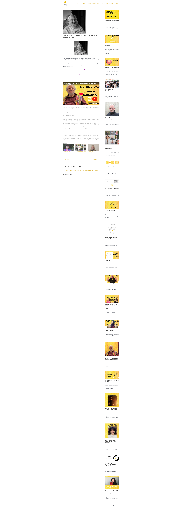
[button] (85, 3)
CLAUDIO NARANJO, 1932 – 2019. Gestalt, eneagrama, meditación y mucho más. (112, 358)
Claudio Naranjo (81, 38)
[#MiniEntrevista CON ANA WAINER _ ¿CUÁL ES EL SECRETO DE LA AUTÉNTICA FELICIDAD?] (93, 147)
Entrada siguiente (95, 159)
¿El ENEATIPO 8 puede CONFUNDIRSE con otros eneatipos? (111, 262)
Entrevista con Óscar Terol (112, 283)
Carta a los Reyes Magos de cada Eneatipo (112, 189)
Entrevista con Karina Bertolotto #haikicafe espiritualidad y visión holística (110, 440)
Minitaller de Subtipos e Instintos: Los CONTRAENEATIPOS (111, 239)
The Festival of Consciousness (109, 90)
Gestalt (73, 38)
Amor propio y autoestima (112, 67)
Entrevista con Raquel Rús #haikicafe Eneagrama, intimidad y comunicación (112, 492)
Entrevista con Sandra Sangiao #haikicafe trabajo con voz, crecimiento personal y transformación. (112, 410)
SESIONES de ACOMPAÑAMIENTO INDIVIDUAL (110, 464)
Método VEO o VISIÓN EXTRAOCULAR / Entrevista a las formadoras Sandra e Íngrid (112, 306)
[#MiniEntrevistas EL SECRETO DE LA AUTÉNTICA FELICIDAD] (81, 147)
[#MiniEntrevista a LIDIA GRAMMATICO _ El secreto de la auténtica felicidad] (68, 147)
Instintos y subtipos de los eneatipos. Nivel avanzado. (112, 167)
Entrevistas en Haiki (110, 210)
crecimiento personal (88, 38)
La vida (76, 38)
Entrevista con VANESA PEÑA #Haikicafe (111, 329)
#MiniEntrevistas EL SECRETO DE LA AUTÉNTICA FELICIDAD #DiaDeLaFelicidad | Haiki (82, 170)
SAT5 (97, 56)
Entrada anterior (66, 159)
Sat (95, 38)
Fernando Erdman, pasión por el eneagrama (112, 118)
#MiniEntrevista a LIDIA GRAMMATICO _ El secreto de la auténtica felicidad (68, 152)
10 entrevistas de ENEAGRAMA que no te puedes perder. (111, 147)
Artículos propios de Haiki (67, 38)
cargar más (112, 505)
